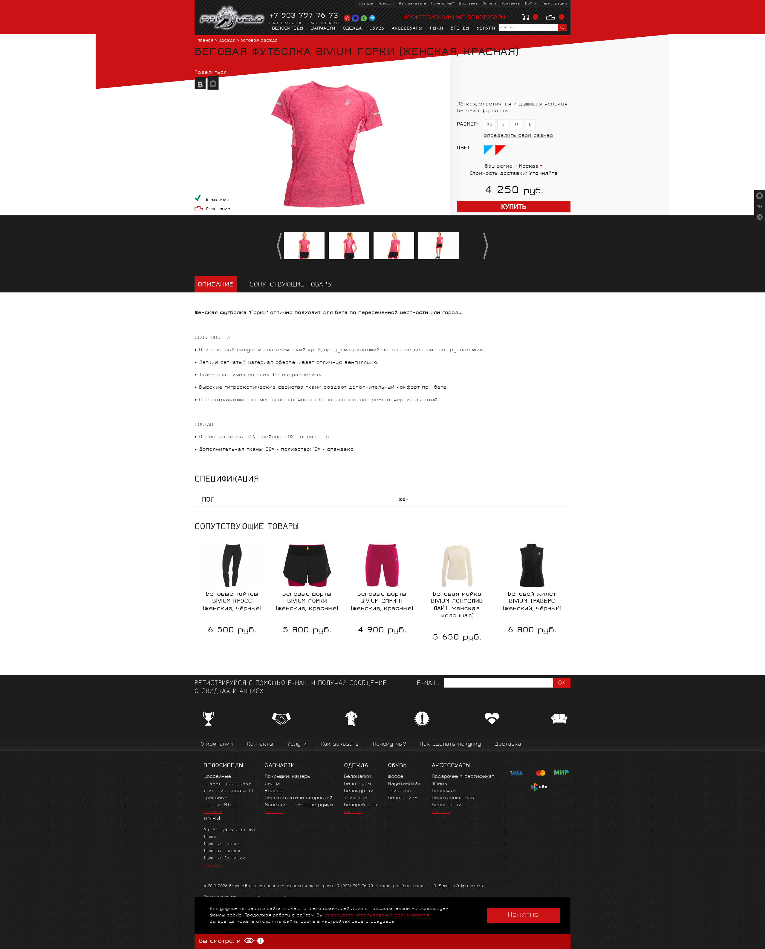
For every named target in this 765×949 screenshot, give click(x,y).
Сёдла (272, 784)
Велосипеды (287, 29)
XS (489, 124)
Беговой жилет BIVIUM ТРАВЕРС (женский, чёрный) (532, 601)
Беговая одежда (259, 40)
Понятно (523, 915)
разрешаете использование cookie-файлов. (378, 915)
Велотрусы (357, 784)
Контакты (510, 3)
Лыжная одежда (224, 851)
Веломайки (357, 777)
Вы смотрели (230, 941)
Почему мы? (442, 3)
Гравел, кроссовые (228, 784)
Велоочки (444, 791)
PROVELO (232, 18)
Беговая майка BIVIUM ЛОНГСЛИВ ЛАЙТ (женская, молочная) (457, 605)
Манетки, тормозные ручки (299, 805)
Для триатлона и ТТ (229, 791)
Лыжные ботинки (224, 858)
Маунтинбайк (404, 784)
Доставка (468, 3)
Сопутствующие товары (291, 285)
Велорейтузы (360, 805)
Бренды (460, 29)
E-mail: (428, 684)
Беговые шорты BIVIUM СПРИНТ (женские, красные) (382, 601)
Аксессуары (407, 29)
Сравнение (218, 209)
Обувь (376, 29)
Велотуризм (403, 798)
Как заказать (412, 3)
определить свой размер (518, 136)
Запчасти (323, 29)
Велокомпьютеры (453, 798)
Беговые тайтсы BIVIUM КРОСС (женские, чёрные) (232, 601)
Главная (204, 40)
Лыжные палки (222, 844)
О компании (217, 744)
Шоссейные (217, 777)
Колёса (274, 791)
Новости (386, 3)
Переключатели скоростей (299, 798)
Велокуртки (359, 791)
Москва (529, 166)
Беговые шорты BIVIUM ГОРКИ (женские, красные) (307, 601)
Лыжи (436, 29)
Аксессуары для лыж (230, 830)
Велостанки (446, 805)
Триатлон (355, 798)
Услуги (486, 29)
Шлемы (440, 784)
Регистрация (554, 3)
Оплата (490, 3)
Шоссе (395, 777)
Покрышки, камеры (287, 777)
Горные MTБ (218, 805)
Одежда (352, 29)
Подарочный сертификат (463, 777)
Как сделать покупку (450, 744)
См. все (213, 812)
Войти (531, 3)
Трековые (215, 798)
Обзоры (365, 3)
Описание (216, 285)
